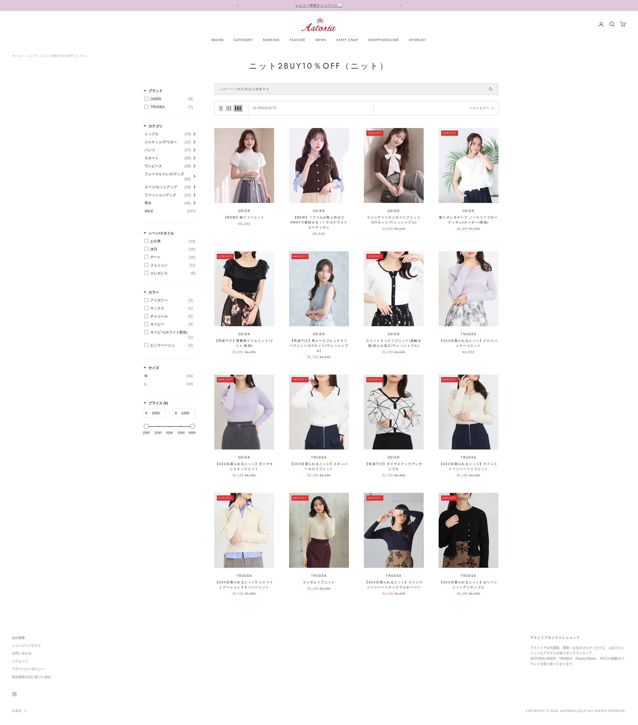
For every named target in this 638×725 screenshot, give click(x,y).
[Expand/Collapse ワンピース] (193, 165)
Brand (218, 40)
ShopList (417, 40)
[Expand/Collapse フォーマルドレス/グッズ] (193, 176)
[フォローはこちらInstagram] (14, 694)
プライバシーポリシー (28, 669)
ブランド (155, 91)
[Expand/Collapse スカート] (193, 157)
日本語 (17, 711)
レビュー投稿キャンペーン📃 (319, 5)
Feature (298, 40)
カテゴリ (155, 126)
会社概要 (18, 638)
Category (243, 40)
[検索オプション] (492, 89)
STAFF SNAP (347, 40)
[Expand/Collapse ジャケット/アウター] (193, 142)
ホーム (16, 55)
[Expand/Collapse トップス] (193, 134)
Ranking (271, 40)
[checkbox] (169, 98)
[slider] (146, 426)
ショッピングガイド (26, 645)
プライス (158, 403)
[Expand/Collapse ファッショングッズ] (193, 194)
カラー (154, 292)
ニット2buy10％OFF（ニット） (65, 55)
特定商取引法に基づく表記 (31, 677)
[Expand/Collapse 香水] (193, 202)
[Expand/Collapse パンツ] (193, 149)
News (321, 40)
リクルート (20, 661)
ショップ (32, 55)
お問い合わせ (21, 653)
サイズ (154, 368)
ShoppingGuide (383, 40)
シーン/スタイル (161, 233)
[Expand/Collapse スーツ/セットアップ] (193, 186)
